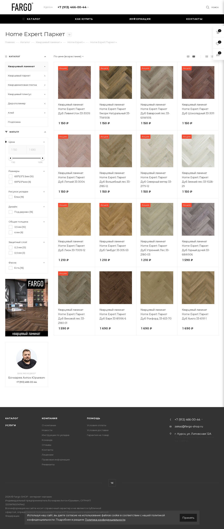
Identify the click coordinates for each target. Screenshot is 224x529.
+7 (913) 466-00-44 (72, 7)
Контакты (47, 449)
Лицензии (47, 454)
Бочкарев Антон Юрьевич (26, 377)
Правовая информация (56, 459)
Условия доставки (97, 430)
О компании (49, 425)
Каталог (11, 418)
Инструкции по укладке (55, 435)
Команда (47, 440)
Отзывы (46, 444)
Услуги (10, 425)
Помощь (93, 418)
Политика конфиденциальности (105, 519)
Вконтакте (112, 483)
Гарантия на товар (98, 435)
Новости (47, 430)
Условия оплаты (96, 425)
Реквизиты (48, 464)
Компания (49, 418)
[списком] (212, 56)
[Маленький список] (188, 56)
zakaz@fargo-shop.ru (189, 426)
